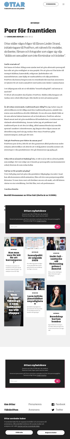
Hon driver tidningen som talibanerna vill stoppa (14, 304)
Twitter (59, 410)
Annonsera (34, 410)
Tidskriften (11, 410)
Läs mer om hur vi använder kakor (29, 426)
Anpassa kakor (51, 432)
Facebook (60, 404)
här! (34, 195)
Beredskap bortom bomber (56, 319)
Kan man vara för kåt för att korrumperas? (14, 258)
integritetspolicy (41, 375)
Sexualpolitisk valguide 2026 (35, 257)
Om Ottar (9, 404)
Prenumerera (51, 4)
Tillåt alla (19, 432)
